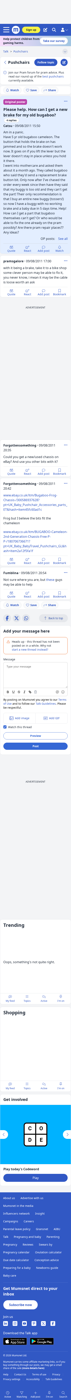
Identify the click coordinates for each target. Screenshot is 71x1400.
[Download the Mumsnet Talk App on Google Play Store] (42, 1341)
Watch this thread (20, 727)
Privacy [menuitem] (56, 1374)
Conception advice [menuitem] (47, 1260)
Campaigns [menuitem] (10, 1221)
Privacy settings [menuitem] (12, 1379)
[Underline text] (13, 692)
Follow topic (45, 62)
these (50, 579)
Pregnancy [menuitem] (10, 1244)
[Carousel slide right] (67, 1134)
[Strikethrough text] (19, 692)
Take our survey (54, 41)
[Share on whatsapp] (26, 618)
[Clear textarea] (35, 692)
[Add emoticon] (63, 692)
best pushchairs (53, 76)
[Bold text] (8, 692)
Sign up (31, 30)
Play (36, 1178)
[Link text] (30, 692)
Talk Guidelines (46, 703)
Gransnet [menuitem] (42, 1229)
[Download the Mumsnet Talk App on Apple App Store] (15, 1341)
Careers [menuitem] (29, 1221)
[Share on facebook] (7, 618)
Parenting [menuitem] (53, 1237)
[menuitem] (5, 1323)
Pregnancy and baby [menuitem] (27, 1237)
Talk (6, 51)
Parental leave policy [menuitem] (16, 1229)
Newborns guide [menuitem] (47, 1268)
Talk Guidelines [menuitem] (54, 1379)
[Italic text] (24, 692)
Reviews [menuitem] (28, 1244)
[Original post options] (66, 101)
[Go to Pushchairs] (5, 62)
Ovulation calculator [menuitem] (48, 1252)
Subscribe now (20, 1305)
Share (52, 90)
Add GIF (54, 718)
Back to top (56, 618)
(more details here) (33, 1368)
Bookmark (59, 294)
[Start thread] (45, 30)
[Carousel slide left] (4, 1134)
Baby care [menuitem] (9, 1275)
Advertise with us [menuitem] (32, 1198)
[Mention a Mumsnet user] (57, 692)
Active (7, 1396)
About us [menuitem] (9, 1198)
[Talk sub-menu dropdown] (65, 51)
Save (33, 90)
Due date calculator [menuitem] (16, 1260)
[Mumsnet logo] (16, 30)
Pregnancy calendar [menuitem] (16, 1252)
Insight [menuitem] (40, 1213)
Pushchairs (20, 51)
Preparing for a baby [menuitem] (17, 1268)
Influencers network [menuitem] (16, 1213)
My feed (10, 1001)
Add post (44, 251)
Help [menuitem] (6, 1374)
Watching (22, 1396)
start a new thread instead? (30, 649)
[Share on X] (17, 618)
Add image (22, 718)
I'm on (49, 1396)
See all (63, 238)
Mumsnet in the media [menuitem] (18, 1206)
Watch (14, 90)
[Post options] (66, 261)
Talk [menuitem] (5, 1237)
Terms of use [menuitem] (39, 1374)
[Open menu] (7, 29)
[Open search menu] (54, 30)
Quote (11, 251)
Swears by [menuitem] (45, 1244)
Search (63, 1396)
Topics (27, 1001)
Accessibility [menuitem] (33, 1379)
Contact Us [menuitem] (20, 1374)
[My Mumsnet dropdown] (64, 30)
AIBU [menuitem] (57, 1229)
